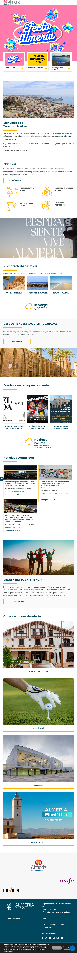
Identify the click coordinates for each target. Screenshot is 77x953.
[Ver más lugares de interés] (47, 191)
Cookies (61, 924)
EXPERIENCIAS (18, 601)
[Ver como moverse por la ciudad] (12, 206)
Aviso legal (51, 924)
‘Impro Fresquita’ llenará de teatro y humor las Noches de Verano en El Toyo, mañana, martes (20, 484)
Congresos (38, 785)
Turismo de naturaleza (38, 293)
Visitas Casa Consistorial (45, 68)
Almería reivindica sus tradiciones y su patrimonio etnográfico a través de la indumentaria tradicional (54, 485)
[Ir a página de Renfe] (67, 881)
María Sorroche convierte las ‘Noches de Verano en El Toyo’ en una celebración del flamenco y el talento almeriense (19, 518)
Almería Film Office (38, 842)
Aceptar (56, 948)
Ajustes (68, 948)
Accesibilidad (47, 927)
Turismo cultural (14, 293)
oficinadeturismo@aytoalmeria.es (56, 912)
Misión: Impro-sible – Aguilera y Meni (38, 427)
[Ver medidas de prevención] (47, 205)
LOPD (44, 924)
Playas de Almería (61, 293)
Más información (8, 951)
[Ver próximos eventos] (38, 442)
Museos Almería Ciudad (38, 671)
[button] (42, 938)
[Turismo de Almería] (11, 2)
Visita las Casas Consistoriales (61, 427)
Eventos (19, 67)
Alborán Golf (38, 728)
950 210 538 (54, 909)
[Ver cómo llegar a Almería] (12, 192)
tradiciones (67, 136)
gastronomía (10, 139)
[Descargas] (38, 306)
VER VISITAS (17, 341)
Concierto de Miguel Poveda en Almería (14, 427)
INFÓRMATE (16, 180)
